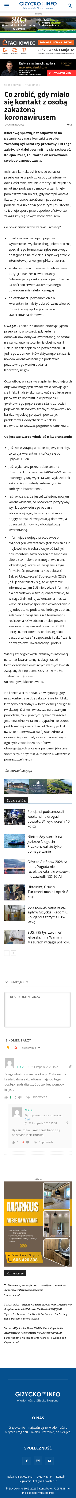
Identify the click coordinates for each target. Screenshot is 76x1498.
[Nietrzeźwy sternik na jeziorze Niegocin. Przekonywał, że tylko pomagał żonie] (14, 841)
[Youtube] (49, 1461)
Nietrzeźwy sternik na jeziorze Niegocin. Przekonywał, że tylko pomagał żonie (44, 844)
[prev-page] (7, 953)
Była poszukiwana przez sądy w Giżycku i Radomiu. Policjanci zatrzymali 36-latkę (47, 914)
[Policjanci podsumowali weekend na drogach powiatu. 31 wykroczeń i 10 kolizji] (14, 817)
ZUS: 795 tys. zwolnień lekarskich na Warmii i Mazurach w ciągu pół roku (48, 937)
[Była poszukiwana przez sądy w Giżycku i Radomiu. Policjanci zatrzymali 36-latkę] (14, 913)
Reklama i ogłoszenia (20, 1476)
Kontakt (60, 1476)
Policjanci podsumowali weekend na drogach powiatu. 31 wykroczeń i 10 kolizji (48, 819)
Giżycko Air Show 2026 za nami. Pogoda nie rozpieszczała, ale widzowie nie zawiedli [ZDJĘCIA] (48, 869)
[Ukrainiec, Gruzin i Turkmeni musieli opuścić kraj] (14, 892)
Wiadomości (32, 85)
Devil (28, 1119)
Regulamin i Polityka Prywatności (38, 1481)
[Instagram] (38, 1461)
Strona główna (12, 85)
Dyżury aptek (44, 1476)
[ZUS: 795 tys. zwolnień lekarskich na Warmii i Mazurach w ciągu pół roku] (14, 937)
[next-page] (13, 953)
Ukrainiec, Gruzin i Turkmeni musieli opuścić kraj (47, 892)
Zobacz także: (16, 800)
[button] (7, 5)
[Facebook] (26, 1461)
